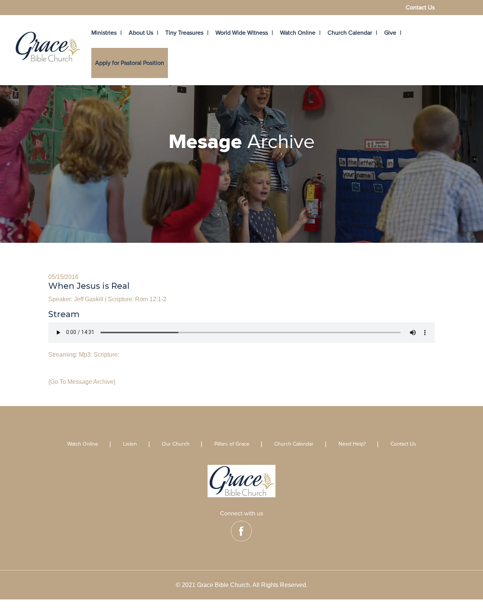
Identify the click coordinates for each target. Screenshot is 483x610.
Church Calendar (350, 33)
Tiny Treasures (184, 33)
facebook (241, 531)
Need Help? (352, 444)
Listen (130, 444)
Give (390, 33)
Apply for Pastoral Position (129, 63)
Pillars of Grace (231, 444)
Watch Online (297, 33)
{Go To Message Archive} (81, 382)
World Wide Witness (241, 33)
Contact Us (420, 8)
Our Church (175, 444)
